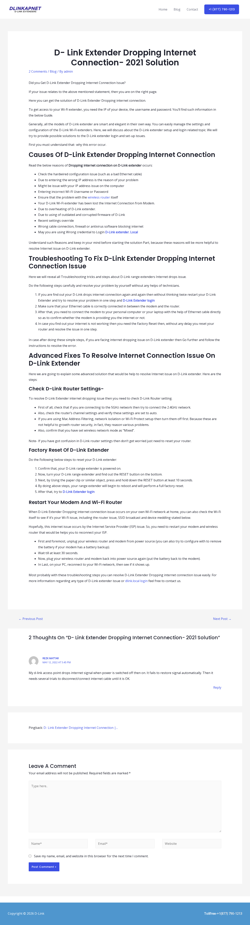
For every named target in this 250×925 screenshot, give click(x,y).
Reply (217, 687)
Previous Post (31, 619)
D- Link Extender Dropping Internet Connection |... (81, 728)
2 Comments (38, 71)
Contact (192, 9)
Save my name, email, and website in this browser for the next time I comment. (91, 856)
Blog (177, 9)
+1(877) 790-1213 (229, 913)
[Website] (191, 844)
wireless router (99, 197)
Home (163, 9)
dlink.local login (136, 581)
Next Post (222, 619)
